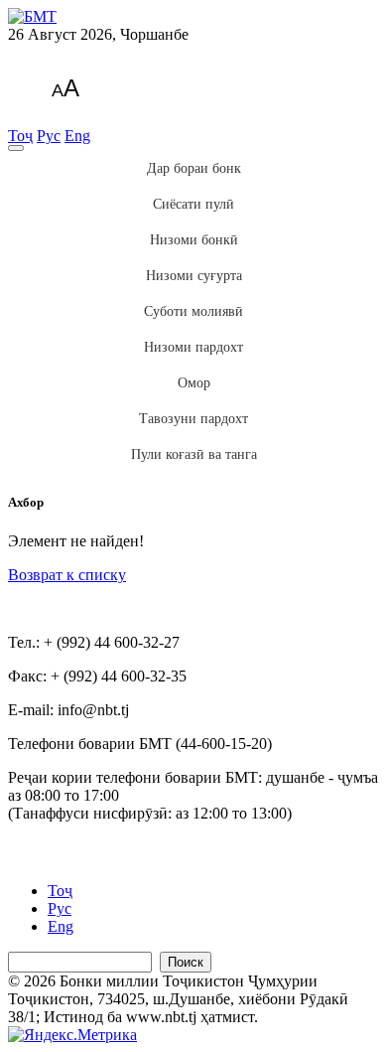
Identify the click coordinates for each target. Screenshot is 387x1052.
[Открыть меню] (16, 148)
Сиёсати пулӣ (193, 204)
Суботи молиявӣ (193, 311)
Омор (194, 383)
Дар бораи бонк (194, 168)
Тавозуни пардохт (193, 418)
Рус (49, 135)
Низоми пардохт (193, 347)
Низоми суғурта (194, 275)
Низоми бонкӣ (194, 239)
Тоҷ (20, 135)
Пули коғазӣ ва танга (194, 454)
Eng (77, 135)
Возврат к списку (67, 574)
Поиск (185, 962)
